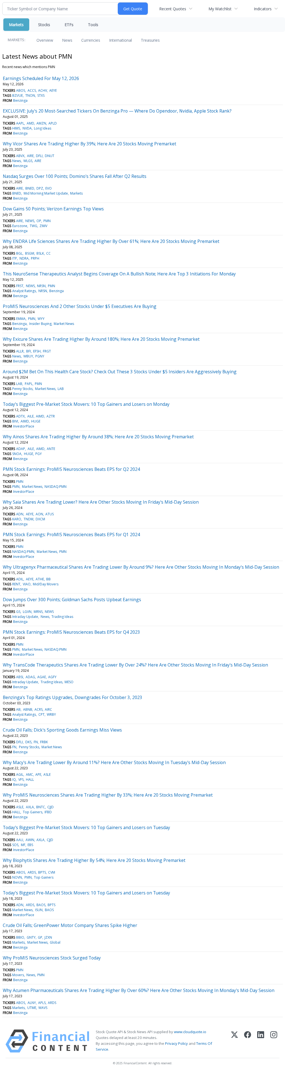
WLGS (27, 160)
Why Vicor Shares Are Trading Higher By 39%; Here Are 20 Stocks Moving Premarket (89, 144)
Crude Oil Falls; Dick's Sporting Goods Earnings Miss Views (62, 730)
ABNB (27, 709)
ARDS (32, 872)
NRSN (41, 286)
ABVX (20, 155)
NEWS (29, 220)
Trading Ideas (62, 616)
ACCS (32, 90)
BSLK (40, 253)
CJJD (50, 807)
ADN (19, 514)
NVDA (27, 128)
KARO (16, 519)
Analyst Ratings (24, 291)
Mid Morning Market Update (46, 193)
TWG (33, 225)
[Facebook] (247, 1041)
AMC (29, 774)
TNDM (28, 519)
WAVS (42, 1007)
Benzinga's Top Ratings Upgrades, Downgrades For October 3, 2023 (72, 697)
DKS (28, 742)
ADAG (30, 677)
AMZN (41, 123)
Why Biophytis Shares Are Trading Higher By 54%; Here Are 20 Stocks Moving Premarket (94, 860)
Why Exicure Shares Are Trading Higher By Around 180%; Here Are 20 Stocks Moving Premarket (101, 339)
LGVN (27, 611)
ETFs (69, 24)
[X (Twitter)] (234, 1041)
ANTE (51, 448)
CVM (51, 872)
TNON (30, 95)
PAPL (29, 383)
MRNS (38, 611)
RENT (16, 584)
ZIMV (43, 225)
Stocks (44, 24)
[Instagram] (273, 1041)
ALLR (20, 351)
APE (38, 774)
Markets (16, 24)
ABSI (19, 677)
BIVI (15, 421)
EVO (48, 188)
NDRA (24, 258)
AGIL (19, 774)
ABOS (20, 90)
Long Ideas (42, 128)
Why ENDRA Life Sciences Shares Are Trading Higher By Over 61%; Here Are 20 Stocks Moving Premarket (111, 241)
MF (23, 844)
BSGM (29, 253)
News (67, 40)
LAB (19, 383)
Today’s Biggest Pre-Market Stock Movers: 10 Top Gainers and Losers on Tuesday (86, 827)
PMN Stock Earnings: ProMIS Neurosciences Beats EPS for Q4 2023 (71, 632)
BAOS (40, 905)
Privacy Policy (176, 1043)
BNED (29, 188)
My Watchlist (220, 8)
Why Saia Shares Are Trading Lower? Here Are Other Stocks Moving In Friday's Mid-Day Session (101, 502)
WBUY (28, 356)
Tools (93, 24)
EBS (30, 844)
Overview (44, 40)
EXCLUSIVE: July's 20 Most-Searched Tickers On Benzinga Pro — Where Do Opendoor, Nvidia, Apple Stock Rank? (117, 111)
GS (18, 611)
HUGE (35, 421)
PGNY (39, 356)
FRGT (47, 351)
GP (40, 937)
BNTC (40, 807)
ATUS (49, 514)
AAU (19, 839)
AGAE (41, 677)
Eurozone (19, 225)
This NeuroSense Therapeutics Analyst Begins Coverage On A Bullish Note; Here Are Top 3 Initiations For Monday (119, 274)
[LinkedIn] (260, 1041)
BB (48, 579)
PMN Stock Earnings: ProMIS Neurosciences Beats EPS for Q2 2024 (71, 469)
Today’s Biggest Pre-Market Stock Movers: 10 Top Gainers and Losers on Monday (86, 404)
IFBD (48, 812)
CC (48, 253)
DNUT (49, 155)
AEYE (53, 90)
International (120, 40)
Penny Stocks (22, 388)
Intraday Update (25, 616)
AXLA (30, 807)
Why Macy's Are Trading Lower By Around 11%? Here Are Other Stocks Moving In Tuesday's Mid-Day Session (114, 762)
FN (36, 742)
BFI (28, 351)
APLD (52, 123)
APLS (42, 1002)
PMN (47, 220)
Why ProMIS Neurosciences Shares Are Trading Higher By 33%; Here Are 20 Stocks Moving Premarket (108, 795)
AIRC (48, 709)
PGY (38, 453)
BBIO (20, 937)
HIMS (16, 128)
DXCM (40, 519)
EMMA (21, 318)
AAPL (20, 123)
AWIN (30, 839)
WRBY (51, 714)
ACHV (42, 90)
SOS (15, 844)
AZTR (50, 416)
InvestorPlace (23, 426)
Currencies (90, 40)
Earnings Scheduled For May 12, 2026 (41, 78)
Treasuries (150, 40)
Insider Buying (40, 323)
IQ (14, 779)
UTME (31, 1007)
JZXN (48, 937)
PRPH (35, 258)
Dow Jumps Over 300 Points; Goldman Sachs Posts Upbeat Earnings (72, 599)
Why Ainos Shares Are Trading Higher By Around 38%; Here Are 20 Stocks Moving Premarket (98, 437)
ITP (14, 258)
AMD (30, 123)
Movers (18, 975)
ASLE (47, 774)
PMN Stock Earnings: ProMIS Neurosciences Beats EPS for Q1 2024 (71, 534)
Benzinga (20, 100)
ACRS (39, 709)
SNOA (16, 453)
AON (39, 514)
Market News (64, 323)
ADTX (20, 416)
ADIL (19, 579)
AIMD (40, 416)
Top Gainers (32, 812)
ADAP (20, 448)
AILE (30, 416)
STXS (41, 95)
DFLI (39, 155)
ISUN (39, 910)
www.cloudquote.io (190, 1031)
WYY (41, 318)
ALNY (32, 1002)
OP (38, 220)
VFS (21, 779)
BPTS (42, 872)
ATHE (40, 579)
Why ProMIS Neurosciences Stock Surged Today (52, 958)
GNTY (31, 937)
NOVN (17, 877)
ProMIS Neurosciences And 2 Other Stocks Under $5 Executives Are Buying (79, 306)
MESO (69, 682)
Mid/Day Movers (45, 584)
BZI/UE (17, 95)
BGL (19, 253)
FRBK (44, 742)
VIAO (27, 584)
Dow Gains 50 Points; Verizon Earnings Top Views (53, 209)
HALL (30, 779)
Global (55, 942)
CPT (41, 714)
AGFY (52, 677)
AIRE (30, 155)
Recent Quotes (172, 8)
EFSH (37, 351)
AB (18, 709)
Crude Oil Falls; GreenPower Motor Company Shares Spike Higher (70, 925)
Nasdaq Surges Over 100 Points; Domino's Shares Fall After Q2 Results (74, 176)
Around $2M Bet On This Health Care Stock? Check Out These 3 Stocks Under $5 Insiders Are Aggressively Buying (120, 372)
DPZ (39, 188)
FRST (19, 286)
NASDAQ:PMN (56, 486)
